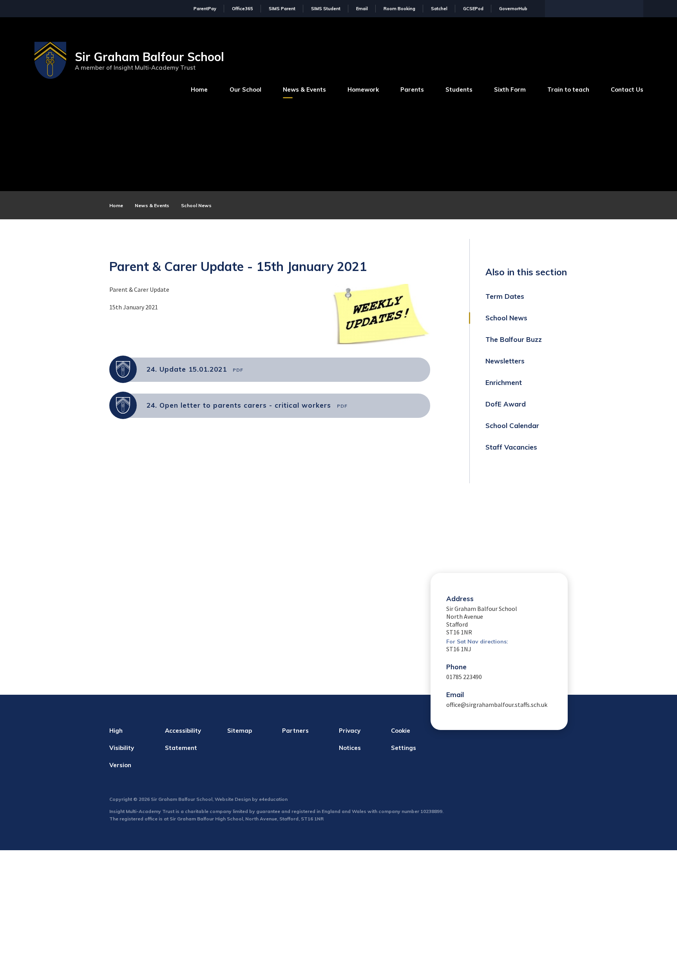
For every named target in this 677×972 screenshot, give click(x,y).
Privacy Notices (350, 739)
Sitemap (239, 730)
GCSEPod (473, 8)
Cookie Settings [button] (403, 739)
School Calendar (512, 425)
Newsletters (505, 361)
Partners (295, 730)
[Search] (635, 8)
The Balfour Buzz (513, 339)
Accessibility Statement (183, 739)
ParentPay (205, 8)
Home (116, 205)
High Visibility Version (121, 748)
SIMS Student (325, 8)
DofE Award (505, 404)
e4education (273, 799)
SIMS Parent (282, 8)
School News (196, 205)
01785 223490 (464, 677)
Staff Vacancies (511, 447)
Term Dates (504, 296)
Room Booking (399, 8)
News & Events (152, 205)
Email (362, 8)
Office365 (242, 8)
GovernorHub (513, 8)
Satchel (439, 8)
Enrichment (503, 382)
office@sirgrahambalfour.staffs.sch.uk (496, 704)
